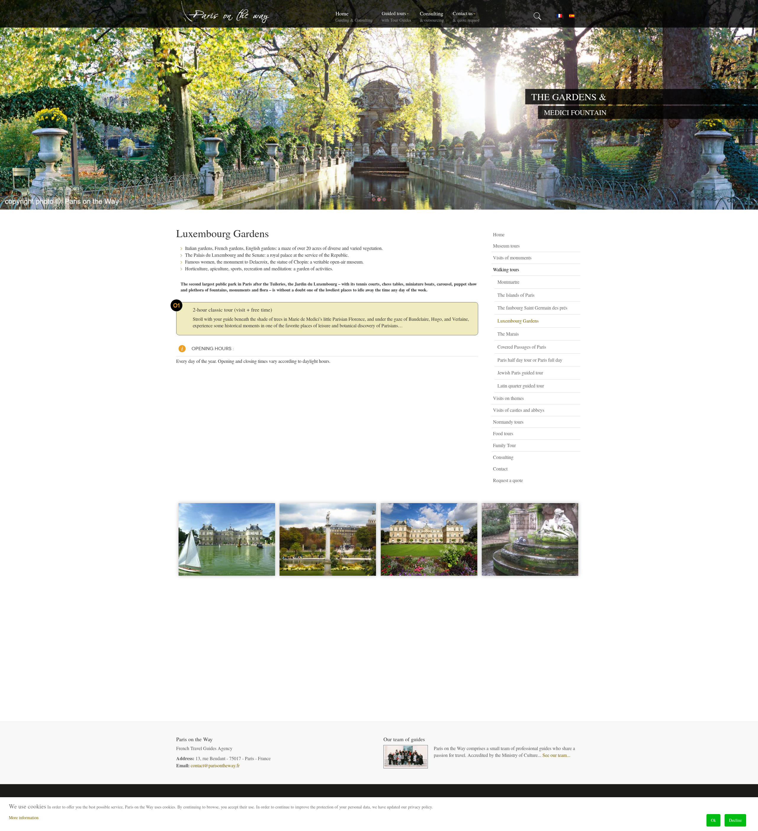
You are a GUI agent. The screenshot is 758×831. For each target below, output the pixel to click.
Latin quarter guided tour (520, 385)
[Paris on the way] (226, 12)
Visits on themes (508, 398)
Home (354, 16)
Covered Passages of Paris (521, 347)
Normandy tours (508, 422)
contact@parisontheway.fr (215, 765)
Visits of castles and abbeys (518, 410)
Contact (500, 468)
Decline (735, 820)
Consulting (432, 16)
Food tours (503, 433)
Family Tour (504, 445)
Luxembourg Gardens (518, 321)
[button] (577, 246)
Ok (713, 820)
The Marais (508, 334)
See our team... (556, 755)
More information (23, 817)
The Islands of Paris (515, 295)
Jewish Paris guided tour (520, 372)
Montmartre (508, 282)
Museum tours (506, 246)
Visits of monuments (512, 257)
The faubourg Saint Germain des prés (532, 307)
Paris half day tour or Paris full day (529, 360)
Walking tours (506, 269)
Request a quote (508, 480)
